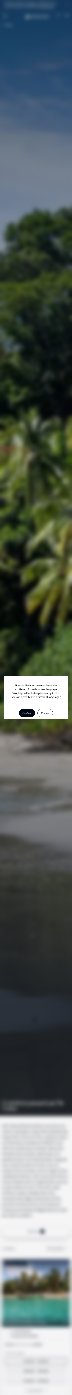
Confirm (26, 713)
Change (45, 713)
